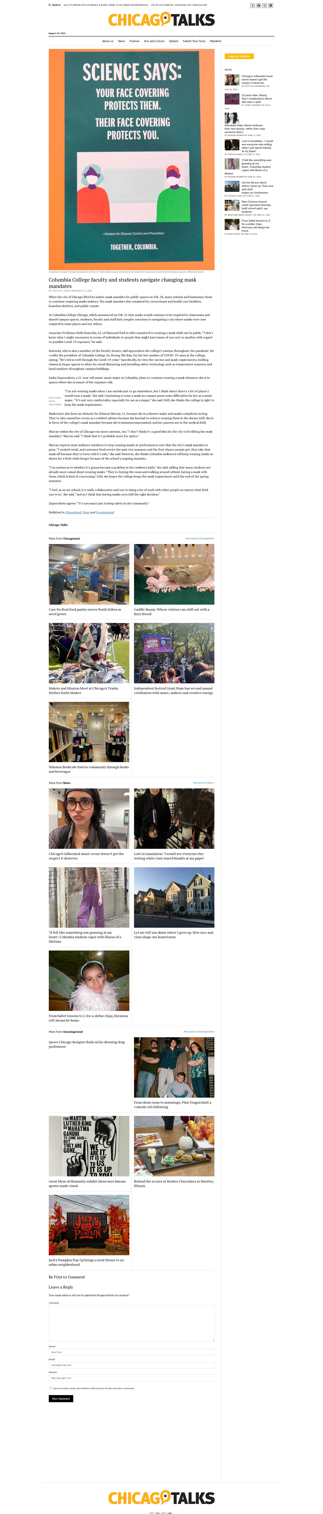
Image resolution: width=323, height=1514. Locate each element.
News (121, 41)
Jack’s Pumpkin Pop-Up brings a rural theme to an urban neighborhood (106, 5)
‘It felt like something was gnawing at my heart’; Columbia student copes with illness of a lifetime (85, 937)
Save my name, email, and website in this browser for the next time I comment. (93, 1388)
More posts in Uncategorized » (199, 1031)
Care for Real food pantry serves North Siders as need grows (85, 611)
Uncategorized (105, 512)
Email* (52, 1359)
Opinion (173, 41)
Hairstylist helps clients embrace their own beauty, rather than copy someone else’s (245, 128)
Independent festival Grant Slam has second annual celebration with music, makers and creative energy (173, 690)
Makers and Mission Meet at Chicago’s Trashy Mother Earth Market (83, 690)
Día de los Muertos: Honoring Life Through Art (179, 5)
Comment (54, 1302)
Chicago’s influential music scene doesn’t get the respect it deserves (86, 855)
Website (53, 1372)
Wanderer (216, 41)
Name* (52, 1346)
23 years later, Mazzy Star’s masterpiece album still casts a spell (257, 98)
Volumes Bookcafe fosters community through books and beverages (89, 769)
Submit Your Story (194, 41)
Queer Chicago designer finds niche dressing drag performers (87, 1044)
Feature (134, 41)
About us (107, 41)
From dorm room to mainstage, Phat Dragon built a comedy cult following (172, 1104)
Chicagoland (73, 512)
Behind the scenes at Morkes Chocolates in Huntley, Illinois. (174, 1183)
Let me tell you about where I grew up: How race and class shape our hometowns (173, 934)
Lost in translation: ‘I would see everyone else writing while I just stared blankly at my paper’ (169, 855)
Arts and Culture (154, 41)
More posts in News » (204, 782)
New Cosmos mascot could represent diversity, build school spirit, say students (256, 206)
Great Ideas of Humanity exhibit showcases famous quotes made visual (87, 1183)
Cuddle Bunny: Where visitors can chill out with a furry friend (171, 611)
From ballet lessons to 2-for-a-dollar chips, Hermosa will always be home (88, 1018)
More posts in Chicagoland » (200, 538)
